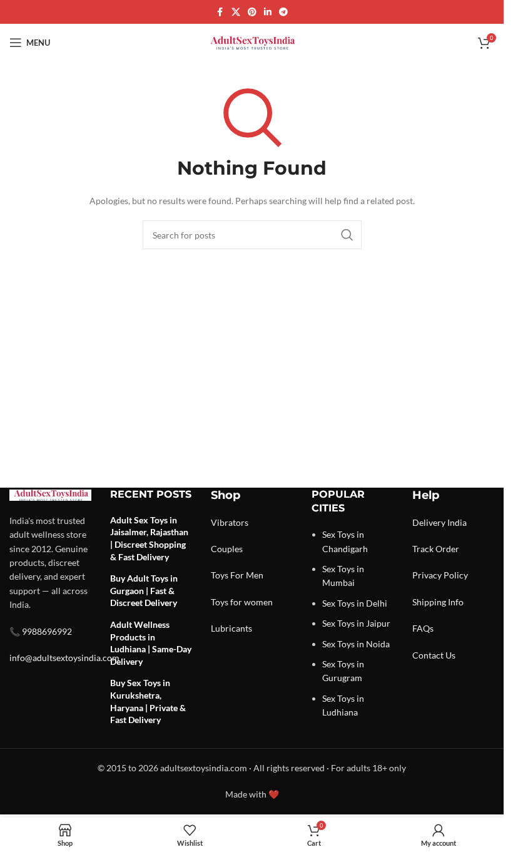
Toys (219, 575)
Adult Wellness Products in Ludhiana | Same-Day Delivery (150, 643)
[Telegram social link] (283, 12)
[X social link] (236, 12)
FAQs (423, 628)
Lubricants (231, 628)
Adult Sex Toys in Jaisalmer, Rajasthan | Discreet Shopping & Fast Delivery (149, 538)
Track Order (435, 548)
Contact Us (433, 655)
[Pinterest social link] (252, 12)
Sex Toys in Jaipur (356, 623)
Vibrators (229, 522)
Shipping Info (438, 602)
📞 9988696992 (40, 631)
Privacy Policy (440, 575)
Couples (227, 548)
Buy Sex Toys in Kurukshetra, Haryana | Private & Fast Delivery (148, 701)
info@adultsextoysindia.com (64, 657)
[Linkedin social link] (267, 12)
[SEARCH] (347, 234)
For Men (246, 575)
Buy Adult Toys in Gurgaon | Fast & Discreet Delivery (144, 590)
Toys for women (242, 602)
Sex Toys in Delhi (354, 603)
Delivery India (439, 522)
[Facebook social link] (220, 12)
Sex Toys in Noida (356, 644)
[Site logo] (252, 41)
